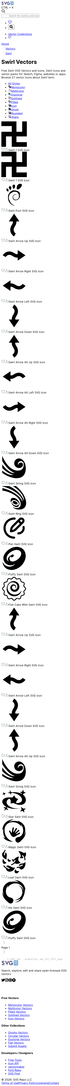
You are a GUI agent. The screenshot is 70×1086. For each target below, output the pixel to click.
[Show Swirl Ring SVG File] (14, 509)
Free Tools (15, 1060)
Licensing (43, 1083)
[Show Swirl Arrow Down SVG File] (14, 327)
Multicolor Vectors (20, 1008)
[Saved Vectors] (10, 23)
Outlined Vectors (19, 1015)
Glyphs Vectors (18, 1032)
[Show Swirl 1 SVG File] (14, 145)
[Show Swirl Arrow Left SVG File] (14, 297)
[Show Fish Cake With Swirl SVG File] (14, 600)
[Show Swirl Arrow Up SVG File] (14, 236)
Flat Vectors (16, 1042)
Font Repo (14, 1070)
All (14, 83)
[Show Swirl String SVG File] (14, 479)
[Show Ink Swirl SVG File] (14, 903)
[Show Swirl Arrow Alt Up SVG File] (14, 358)
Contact (54, 1083)
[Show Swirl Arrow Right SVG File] (14, 267)
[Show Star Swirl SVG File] (14, 812)
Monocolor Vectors (20, 1005)
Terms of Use (10, 1083)
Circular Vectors (18, 1036)
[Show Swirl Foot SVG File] (14, 206)
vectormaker (16, 1066)
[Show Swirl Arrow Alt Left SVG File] (14, 388)
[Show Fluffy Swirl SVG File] (14, 570)
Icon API (13, 1063)
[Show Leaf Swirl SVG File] (14, 873)
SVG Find (14, 1073)
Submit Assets (17, 1046)
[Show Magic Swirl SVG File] (14, 843)
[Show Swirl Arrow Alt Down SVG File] (14, 449)
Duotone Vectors (19, 1039)
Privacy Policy (28, 1083)
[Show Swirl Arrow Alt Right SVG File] (14, 418)
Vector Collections (20, 34)
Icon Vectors (16, 1018)
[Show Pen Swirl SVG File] (14, 539)
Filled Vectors (17, 1011)
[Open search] (11, 27)
